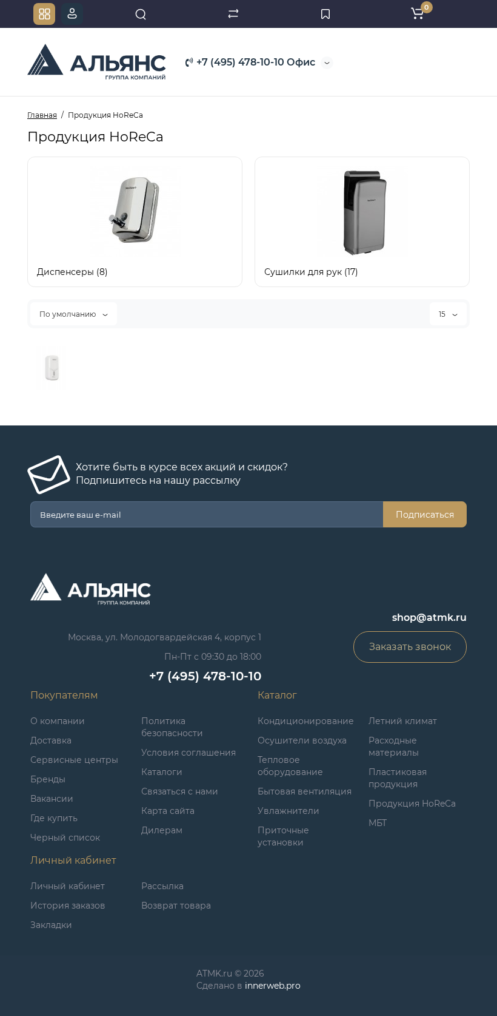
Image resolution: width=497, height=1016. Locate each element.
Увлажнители (288, 810)
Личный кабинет (67, 886)
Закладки (51, 924)
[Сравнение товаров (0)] (233, 14)
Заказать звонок (410, 646)
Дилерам (161, 830)
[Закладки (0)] (325, 14)
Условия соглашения (188, 752)
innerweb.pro (273, 985)
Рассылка (162, 886)
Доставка (51, 740)
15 (443, 314)
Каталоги (161, 772)
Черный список (65, 837)
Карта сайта (168, 810)
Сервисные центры (74, 759)
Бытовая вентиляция (305, 791)
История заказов (67, 905)
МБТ (378, 823)
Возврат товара (176, 905)
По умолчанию (68, 314)
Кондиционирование (306, 721)
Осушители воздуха (302, 740)
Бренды (47, 779)
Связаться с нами (179, 791)
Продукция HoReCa (412, 803)
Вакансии (51, 798)
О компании (57, 721)
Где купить (54, 818)
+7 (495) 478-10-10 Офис (254, 62)
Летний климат (403, 721)
